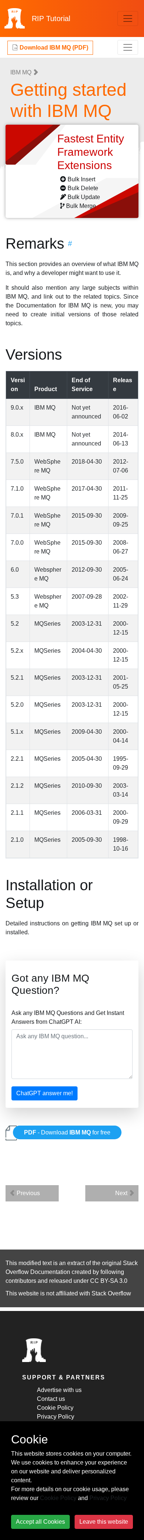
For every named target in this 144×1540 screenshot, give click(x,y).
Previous (27, 1193)
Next (122, 1193)
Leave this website (103, 1522)
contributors (21, 1281)
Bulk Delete (83, 188)
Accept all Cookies (40, 1522)
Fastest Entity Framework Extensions (90, 151)
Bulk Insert (81, 179)
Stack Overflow (111, 1293)
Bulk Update (84, 197)
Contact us (51, 1399)
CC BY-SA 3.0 (108, 1281)
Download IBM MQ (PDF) (53, 47)
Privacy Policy (55, 1416)
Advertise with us (59, 1390)
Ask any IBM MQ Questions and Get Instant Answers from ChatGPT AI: (67, 1017)
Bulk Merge (81, 206)
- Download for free (67, 1132)
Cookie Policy (55, 1408)
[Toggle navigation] (127, 18)
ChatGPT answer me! (44, 1093)
